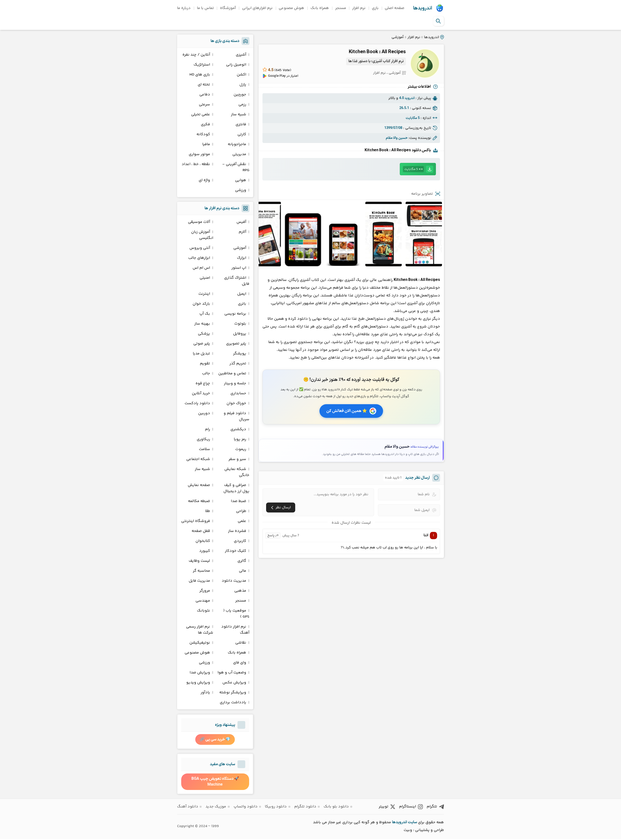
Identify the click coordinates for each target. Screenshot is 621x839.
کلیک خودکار (235, 551)
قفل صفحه (201, 531)
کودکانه (203, 134)
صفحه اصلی (394, 8)
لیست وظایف (199, 561)
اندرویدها (422, 8)
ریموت (240, 449)
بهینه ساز (202, 324)
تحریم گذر (237, 364)
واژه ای (204, 180)
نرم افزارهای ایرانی (257, 8)
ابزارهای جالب (199, 258)
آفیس (241, 222)
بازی (375, 8)
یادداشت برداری (233, 702)
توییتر (383, 807)
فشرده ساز (237, 531)
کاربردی (240, 541)
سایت (412, 822)
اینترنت (204, 294)
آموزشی (398, 37)
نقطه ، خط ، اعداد (196, 164)
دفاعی (204, 95)
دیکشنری (238, 429)
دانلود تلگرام (305, 807)
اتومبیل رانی (236, 65)
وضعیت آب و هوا (232, 673)
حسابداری (238, 393)
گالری (241, 561)
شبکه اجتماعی (198, 459)
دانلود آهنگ (187, 807)
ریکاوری (203, 439)
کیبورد (204, 551)
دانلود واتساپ (246, 807)
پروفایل (239, 334)
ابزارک (241, 258)
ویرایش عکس (234, 683)
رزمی (242, 104)
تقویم (205, 364)
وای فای (239, 663)
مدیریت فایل (199, 581)
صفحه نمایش (199, 485)
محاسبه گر (201, 571)
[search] (438, 21)
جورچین (240, 95)
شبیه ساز (238, 114)
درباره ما (184, 8)
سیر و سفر (237, 459)
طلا (207, 511)
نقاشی (240, 643)
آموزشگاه (228, 8)
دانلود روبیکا (276, 807)
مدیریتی (239, 154)
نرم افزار (359, 8)
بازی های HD (199, 75)
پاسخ (271, 535)
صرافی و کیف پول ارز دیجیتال (236, 488)
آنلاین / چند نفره (196, 55)
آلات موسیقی (199, 222)
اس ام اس (201, 268)
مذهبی (240, 591)
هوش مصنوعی (291, 8)
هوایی (240, 180)
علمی (242, 521)
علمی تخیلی (200, 114)
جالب (206, 373)
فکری (205, 124)
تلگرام (432, 807)
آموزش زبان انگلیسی (202, 235)
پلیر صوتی (201, 344)
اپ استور (238, 268)
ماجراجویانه (237, 144)
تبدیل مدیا (201, 354)
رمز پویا (240, 439)
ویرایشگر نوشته (232, 692)
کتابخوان (203, 541)
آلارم (242, 232)
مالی (242, 571)
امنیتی (205, 278)
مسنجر (340, 8)
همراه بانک (319, 8)
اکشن (241, 75)
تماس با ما (205, 8)
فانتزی (241, 124)
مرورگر (204, 591)
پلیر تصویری (236, 344)
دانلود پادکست (197, 403)
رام (207, 429)
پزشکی (204, 334)
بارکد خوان (201, 304)
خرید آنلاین (201, 393)
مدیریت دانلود (234, 581)
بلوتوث (240, 324)
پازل (242, 85)
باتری (242, 304)
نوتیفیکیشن (199, 643)
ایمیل (241, 294)
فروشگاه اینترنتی (195, 521)
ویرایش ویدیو (198, 683)
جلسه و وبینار (235, 383)
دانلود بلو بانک (336, 807)
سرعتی (204, 104)
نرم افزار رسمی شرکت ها (199, 630)
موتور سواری (199, 154)
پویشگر (239, 354)
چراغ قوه (203, 383)
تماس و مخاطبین (232, 373)
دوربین (204, 413)
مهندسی (203, 601)
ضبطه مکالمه (199, 501)
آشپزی (241, 55)
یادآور (205, 692)
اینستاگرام (407, 807)
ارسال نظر (283, 507)
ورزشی (240, 190)
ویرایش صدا (200, 673)
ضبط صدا (238, 501)
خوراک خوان (236, 403)
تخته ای (204, 85)
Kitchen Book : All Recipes (377, 52)
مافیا (206, 144)
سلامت (204, 449)
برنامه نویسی (235, 314)
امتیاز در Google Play (283, 76)
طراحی (241, 511)
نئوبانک (203, 611)
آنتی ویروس (199, 248)
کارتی (241, 134)
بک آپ (204, 314)
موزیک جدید (215, 807)
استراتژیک (202, 65)
